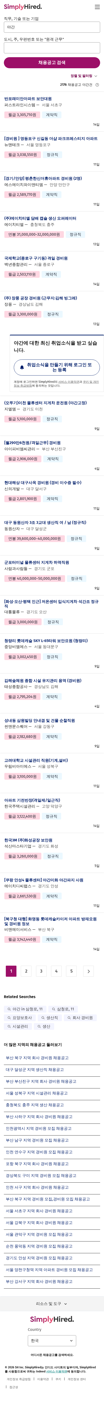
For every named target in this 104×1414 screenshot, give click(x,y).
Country (34, 1329)
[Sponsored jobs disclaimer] (97, 85)
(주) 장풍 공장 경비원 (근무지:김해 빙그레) (40, 298)
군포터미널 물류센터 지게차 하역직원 (36, 562)
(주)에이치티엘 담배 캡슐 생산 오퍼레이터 (40, 218)
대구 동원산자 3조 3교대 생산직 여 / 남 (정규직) (45, 522)
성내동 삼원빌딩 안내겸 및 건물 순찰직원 (39, 720)
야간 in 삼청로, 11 (28, 1009)
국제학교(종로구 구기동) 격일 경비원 (36, 258)
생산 (46, 1026)
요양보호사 (22, 1017)
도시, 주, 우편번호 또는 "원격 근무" (34, 39)
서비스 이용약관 (68, 381)
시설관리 (20, 1026)
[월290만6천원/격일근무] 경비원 (32, 442)
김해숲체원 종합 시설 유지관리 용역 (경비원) (42, 680)
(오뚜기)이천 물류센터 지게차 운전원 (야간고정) (45, 403)
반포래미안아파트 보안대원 (28, 98)
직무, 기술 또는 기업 (21, 18)
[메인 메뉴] (97, 7)
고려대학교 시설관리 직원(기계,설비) (36, 760)
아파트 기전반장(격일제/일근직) (32, 800)
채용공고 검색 (52, 62)
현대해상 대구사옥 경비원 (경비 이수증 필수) (42, 482)
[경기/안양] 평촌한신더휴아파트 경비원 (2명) (43, 178)
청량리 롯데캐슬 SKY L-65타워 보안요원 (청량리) (46, 640)
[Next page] (88, 971)
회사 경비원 (83, 1017)
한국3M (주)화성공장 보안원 (28, 840)
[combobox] (52, 27)
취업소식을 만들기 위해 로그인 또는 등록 (59, 367)
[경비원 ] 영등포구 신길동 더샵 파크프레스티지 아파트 (51, 138)
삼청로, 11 (65, 1009)
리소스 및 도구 (48, 1303)
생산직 (52, 1017)
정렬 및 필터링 (81, 76)
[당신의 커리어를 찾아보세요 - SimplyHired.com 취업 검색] (23, 7)
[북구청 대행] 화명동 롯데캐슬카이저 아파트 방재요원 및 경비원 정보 (50, 921)
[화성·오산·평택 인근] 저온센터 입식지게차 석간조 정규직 (51, 603)
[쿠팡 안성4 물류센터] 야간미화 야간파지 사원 (43, 880)
